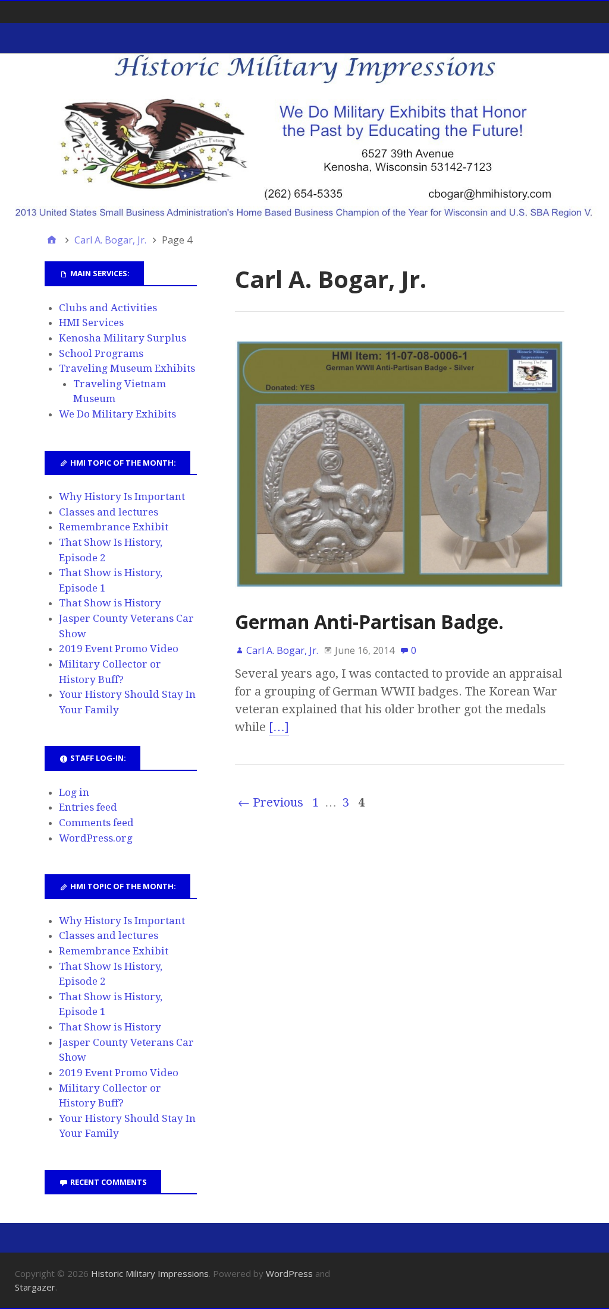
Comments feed (96, 823)
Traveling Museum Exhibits (127, 368)
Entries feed (88, 807)
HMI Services (91, 322)
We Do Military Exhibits (117, 414)
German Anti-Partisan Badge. (369, 621)
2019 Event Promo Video (118, 648)
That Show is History (110, 603)
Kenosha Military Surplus (122, 338)
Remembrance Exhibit (113, 527)
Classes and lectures (108, 512)
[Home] (52, 240)
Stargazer (35, 1287)
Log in (74, 792)
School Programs (101, 353)
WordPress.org (96, 838)
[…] (279, 727)
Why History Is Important (122, 496)
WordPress (289, 1273)
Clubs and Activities (108, 308)
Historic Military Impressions (150, 1273)
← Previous (270, 802)
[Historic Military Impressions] (304, 136)
